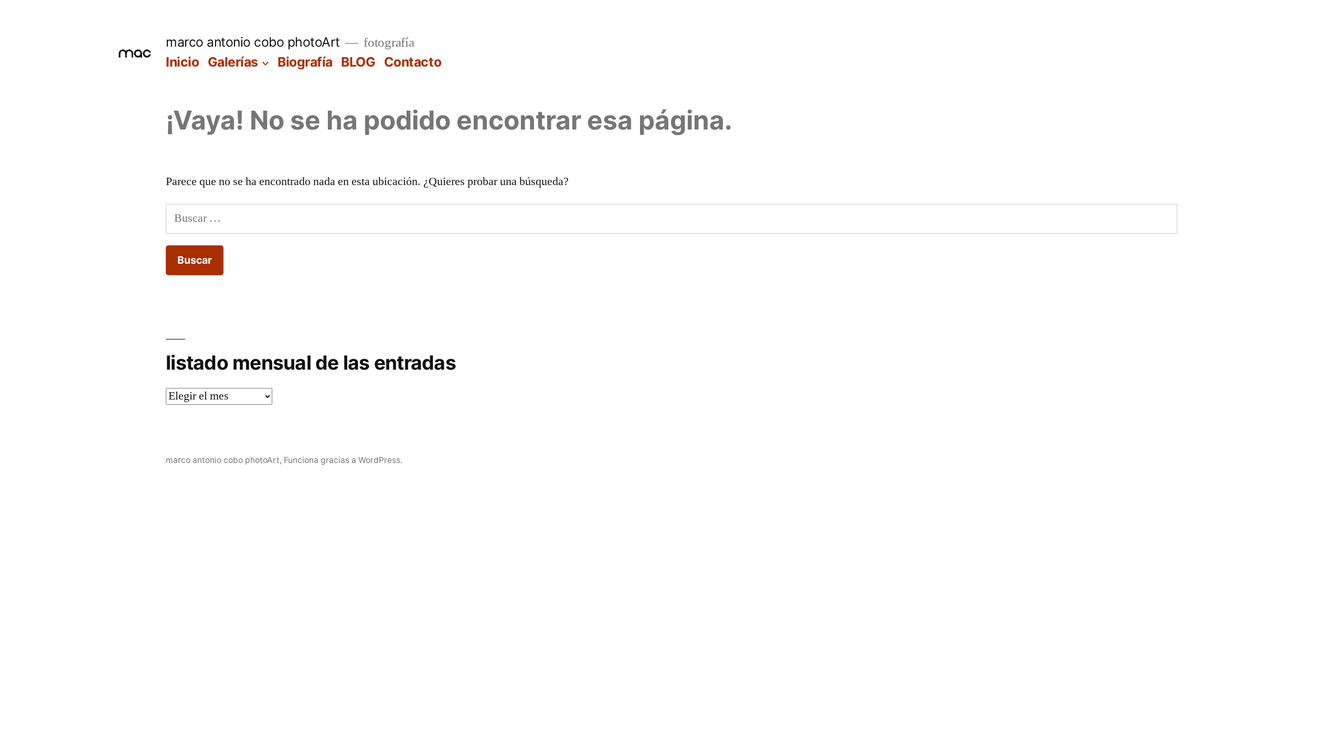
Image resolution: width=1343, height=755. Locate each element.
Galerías (233, 62)
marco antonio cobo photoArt (253, 42)
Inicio (182, 62)
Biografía (305, 62)
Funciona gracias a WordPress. (343, 460)
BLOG (358, 62)
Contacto (412, 62)
